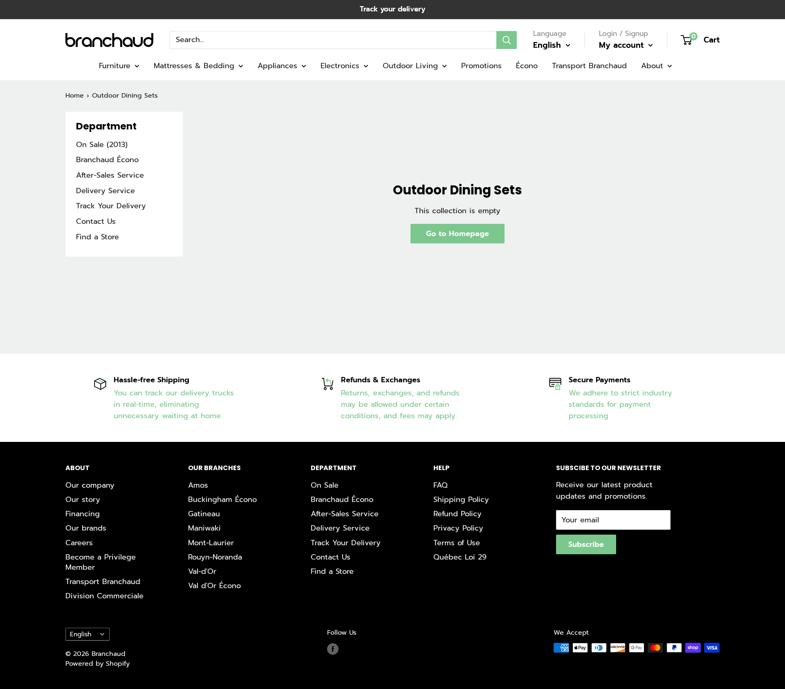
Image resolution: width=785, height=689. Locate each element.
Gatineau (204, 514)
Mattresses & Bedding (194, 65)
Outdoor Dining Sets (125, 95)
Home (74, 95)
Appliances (277, 65)
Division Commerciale (104, 596)
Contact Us (96, 221)
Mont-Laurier (211, 543)
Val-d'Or (202, 571)
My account (622, 45)
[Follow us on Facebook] (333, 649)
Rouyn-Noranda (215, 557)
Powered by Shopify (97, 664)
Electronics (340, 65)
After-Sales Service (110, 175)
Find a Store (97, 237)
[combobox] (333, 40)
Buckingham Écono (222, 499)
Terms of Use (456, 543)
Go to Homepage (457, 233)
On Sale (325, 485)
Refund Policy (457, 514)
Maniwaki (204, 528)
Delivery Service (105, 190)
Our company (89, 485)
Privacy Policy (458, 528)
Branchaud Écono (107, 159)
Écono (527, 65)
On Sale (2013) (102, 144)
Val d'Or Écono (214, 585)
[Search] (506, 40)
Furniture (114, 65)
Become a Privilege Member (100, 562)
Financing (82, 514)
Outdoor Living (410, 65)
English (80, 634)
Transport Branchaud (589, 65)
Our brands (85, 528)
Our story (82, 499)
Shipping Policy (461, 499)
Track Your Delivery (111, 206)
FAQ (440, 485)
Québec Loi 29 (460, 557)
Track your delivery (392, 9)
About (652, 65)
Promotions (481, 65)
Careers (79, 543)
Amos (198, 485)
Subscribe (586, 544)
